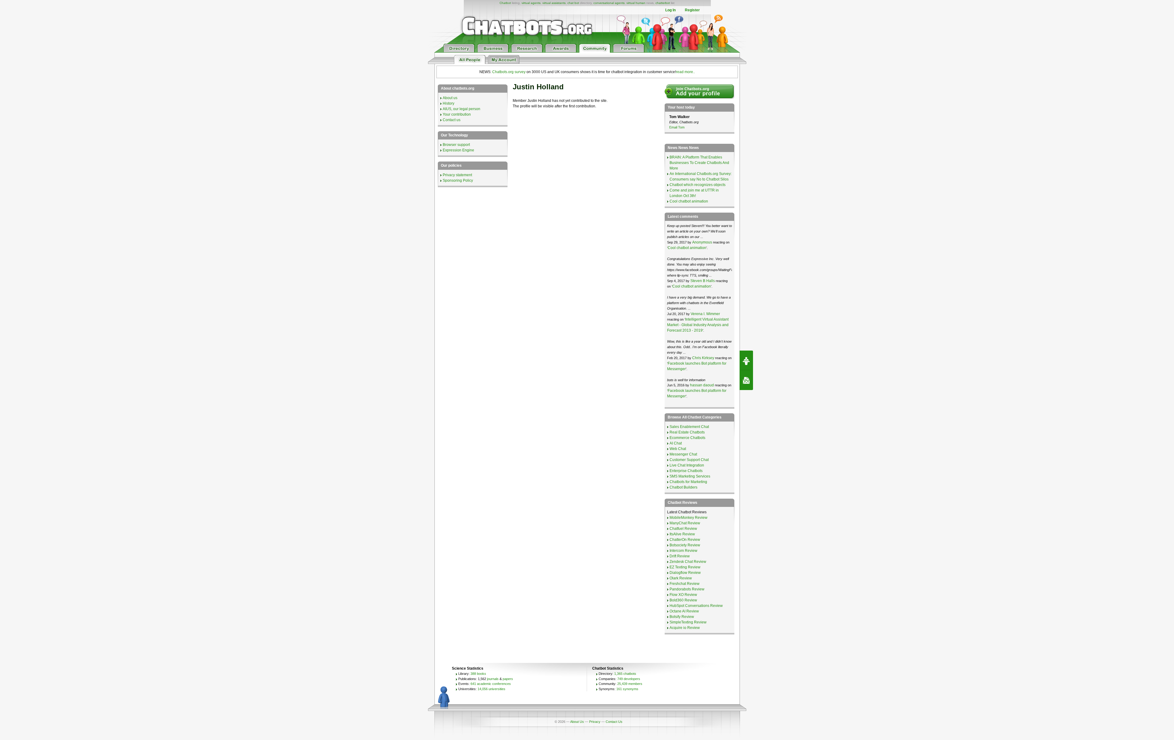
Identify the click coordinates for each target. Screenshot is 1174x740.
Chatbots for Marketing (688, 482)
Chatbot (505, 3)
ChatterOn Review (685, 539)
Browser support (456, 145)
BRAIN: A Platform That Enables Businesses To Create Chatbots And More (699, 162)
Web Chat (678, 449)
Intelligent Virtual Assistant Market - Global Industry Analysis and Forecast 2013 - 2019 (698, 325)
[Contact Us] (746, 380)
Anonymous (702, 242)
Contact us (451, 120)
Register (692, 10)
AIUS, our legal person (461, 109)
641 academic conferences (491, 684)
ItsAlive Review (682, 534)
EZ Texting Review (685, 567)
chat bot (573, 3)
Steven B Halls (702, 281)
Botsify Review (682, 617)
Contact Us (614, 721)
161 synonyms (627, 689)
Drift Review (680, 556)
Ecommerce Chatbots (687, 438)
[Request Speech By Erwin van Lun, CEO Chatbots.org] (746, 360)
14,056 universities (491, 689)
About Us (577, 721)
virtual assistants (554, 3)
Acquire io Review (685, 628)
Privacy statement (457, 175)
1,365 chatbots (625, 673)
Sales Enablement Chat (689, 427)
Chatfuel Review (683, 528)
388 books (478, 673)
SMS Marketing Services (690, 476)
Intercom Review (683, 550)
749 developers (628, 679)
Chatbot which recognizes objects (697, 185)
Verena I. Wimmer (705, 314)
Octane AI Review (684, 611)
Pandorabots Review (687, 589)
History (448, 103)
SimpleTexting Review (688, 622)
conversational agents (609, 3)
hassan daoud (702, 385)
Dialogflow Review (685, 573)
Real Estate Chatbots (687, 432)
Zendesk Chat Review (688, 562)
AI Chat (676, 443)
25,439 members (629, 684)
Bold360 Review (683, 600)
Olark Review (681, 578)
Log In (670, 10)
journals (493, 679)
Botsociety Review (685, 545)
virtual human (635, 3)
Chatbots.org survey (509, 72)
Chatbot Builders (683, 487)
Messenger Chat (683, 454)
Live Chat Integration (687, 465)
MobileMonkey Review (688, 517)
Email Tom (677, 127)
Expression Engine (458, 150)
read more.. (685, 72)
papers (508, 679)
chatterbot (662, 3)
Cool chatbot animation (689, 201)
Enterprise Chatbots (686, 471)
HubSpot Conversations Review (696, 606)
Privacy (594, 721)
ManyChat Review (685, 523)
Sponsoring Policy (458, 180)
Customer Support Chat (689, 460)
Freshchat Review (685, 584)
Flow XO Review (683, 595)
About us (450, 98)
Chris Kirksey (703, 358)
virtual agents (531, 3)
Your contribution (457, 114)
